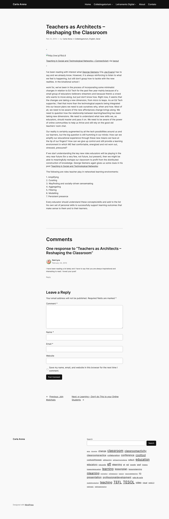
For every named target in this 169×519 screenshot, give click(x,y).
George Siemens (90, 72)
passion (121, 474)
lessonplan (121, 469)
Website (50, 356)
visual (145, 483)
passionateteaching (131, 474)
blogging (94, 451)
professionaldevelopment (117, 477)
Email (49, 344)
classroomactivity (135, 450)
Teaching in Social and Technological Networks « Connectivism (77, 61)
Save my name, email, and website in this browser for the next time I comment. (83, 369)
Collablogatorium (102, 4)
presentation (94, 477)
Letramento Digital (125, 4)
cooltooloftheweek (94, 460)
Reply (48, 277)
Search (90, 439)
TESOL (128, 482)
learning (108, 469)
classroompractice (96, 455)
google (133, 465)
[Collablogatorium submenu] (112, 4)
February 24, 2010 (59, 263)
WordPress (29, 505)
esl (127, 464)
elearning (117, 464)
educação (102, 465)
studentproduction (93, 483)
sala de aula (138, 477)
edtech (131, 460)
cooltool (141, 455)
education (143, 459)
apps (88, 451)
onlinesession (113, 474)
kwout (116, 61)
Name (50, 332)
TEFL (117, 482)
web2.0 (151, 483)
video (138, 482)
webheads (90, 487)
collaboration (113, 455)
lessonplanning (135, 469)
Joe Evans (109, 72)
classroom (115, 451)
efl (109, 464)
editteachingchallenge (120, 460)
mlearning (93, 473)
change (102, 451)
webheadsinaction (101, 487)
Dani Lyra (56, 260)
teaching (106, 482)
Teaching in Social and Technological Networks (74, 166)
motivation (104, 474)
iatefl (139, 465)
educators (92, 464)
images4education (94, 469)
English (92, 39)
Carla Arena (19, 4)
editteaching (107, 460)
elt (124, 465)
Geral (98, 39)
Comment (52, 303)
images (145, 465)
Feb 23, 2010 (51, 39)
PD (140, 473)
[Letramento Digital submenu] (135, 4)
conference (127, 455)
